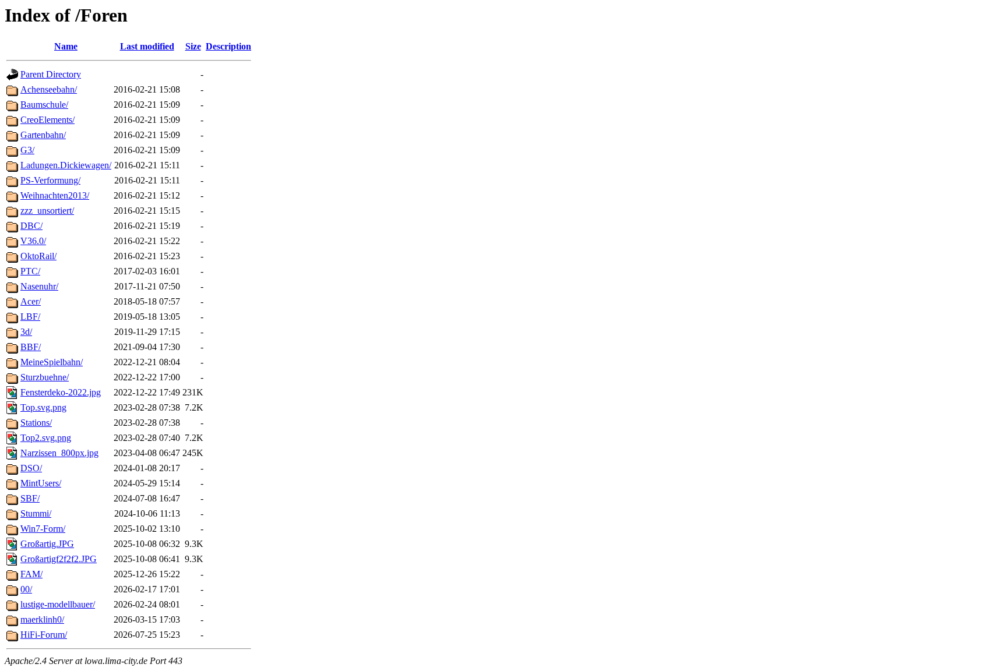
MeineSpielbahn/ (51, 362)
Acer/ (30, 301)
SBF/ (30, 498)
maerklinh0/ (42, 619)
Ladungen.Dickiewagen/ (65, 165)
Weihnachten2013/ (54, 195)
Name (66, 46)
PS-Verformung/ (50, 180)
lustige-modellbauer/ (57, 604)
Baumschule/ (44, 105)
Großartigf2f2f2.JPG (58, 559)
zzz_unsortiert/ (47, 211)
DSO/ (31, 468)
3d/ (26, 332)
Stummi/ (35, 513)
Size (193, 46)
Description (228, 46)
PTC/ (30, 271)
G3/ (27, 150)
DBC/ (31, 226)
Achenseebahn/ (48, 89)
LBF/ (30, 317)
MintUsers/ (40, 483)
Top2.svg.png (45, 438)
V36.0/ (33, 241)
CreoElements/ (47, 120)
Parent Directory (50, 74)
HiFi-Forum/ (43, 635)
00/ (26, 589)
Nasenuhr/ (39, 286)
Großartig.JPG (47, 544)
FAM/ (31, 574)
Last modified (147, 46)
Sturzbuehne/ (44, 377)
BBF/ (30, 347)
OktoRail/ (38, 256)
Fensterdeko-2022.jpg (60, 392)
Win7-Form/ (42, 529)
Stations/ (36, 423)
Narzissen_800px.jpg (59, 453)
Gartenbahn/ (43, 135)
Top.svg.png (43, 407)
